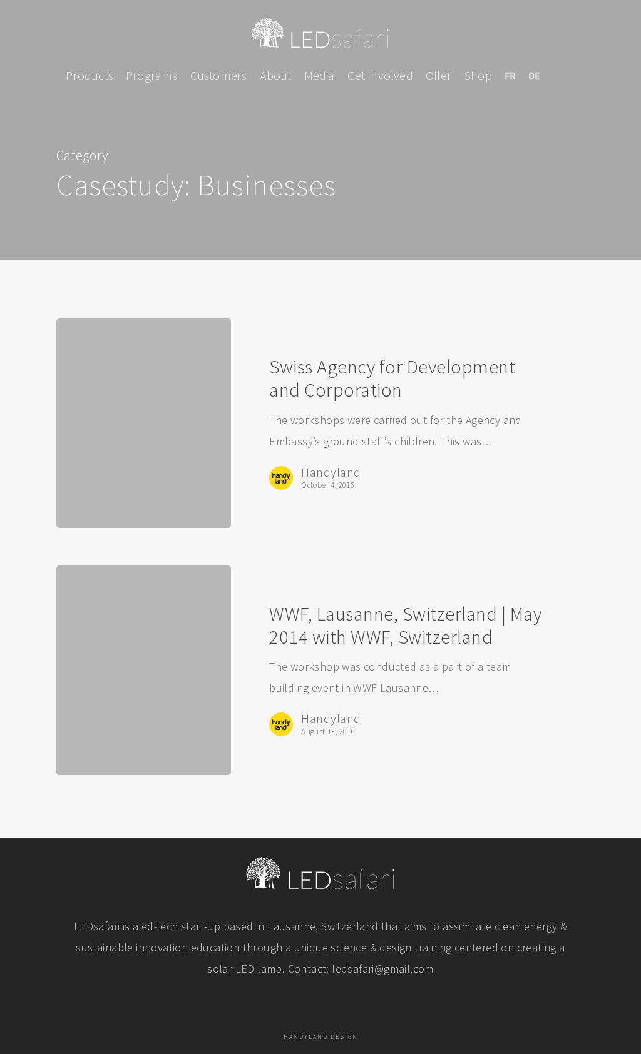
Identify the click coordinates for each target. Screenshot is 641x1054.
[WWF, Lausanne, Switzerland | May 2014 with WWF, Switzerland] (143, 670)
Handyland (331, 472)
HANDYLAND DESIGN (321, 1037)
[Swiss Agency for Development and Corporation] (143, 423)
